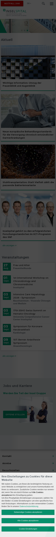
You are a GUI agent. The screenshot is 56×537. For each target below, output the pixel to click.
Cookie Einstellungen (28, 529)
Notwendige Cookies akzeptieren (28, 512)
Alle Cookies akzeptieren (28, 521)
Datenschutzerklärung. (29, 506)
